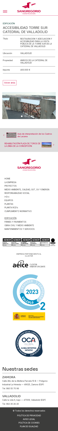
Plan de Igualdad (29, 426)
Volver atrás (9, 82)
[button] (5, 11)
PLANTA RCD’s (11, 207)
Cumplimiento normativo (18, 211)
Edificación (10, 218)
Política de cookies (29, 423)
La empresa (10, 182)
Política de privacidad (29, 415)
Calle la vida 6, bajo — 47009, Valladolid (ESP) (24, 400)
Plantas (9, 204)
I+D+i (7, 197)
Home (7, 178)
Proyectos (11, 186)
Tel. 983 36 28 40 (10, 404)
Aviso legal (29, 419)
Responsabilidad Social (17, 193)
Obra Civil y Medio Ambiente (19, 225)
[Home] (29, 8)
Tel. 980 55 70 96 (10, 388)
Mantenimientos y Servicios (20, 229)
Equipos (9, 200)
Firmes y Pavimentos (15, 222)
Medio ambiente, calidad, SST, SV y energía (27, 189)
